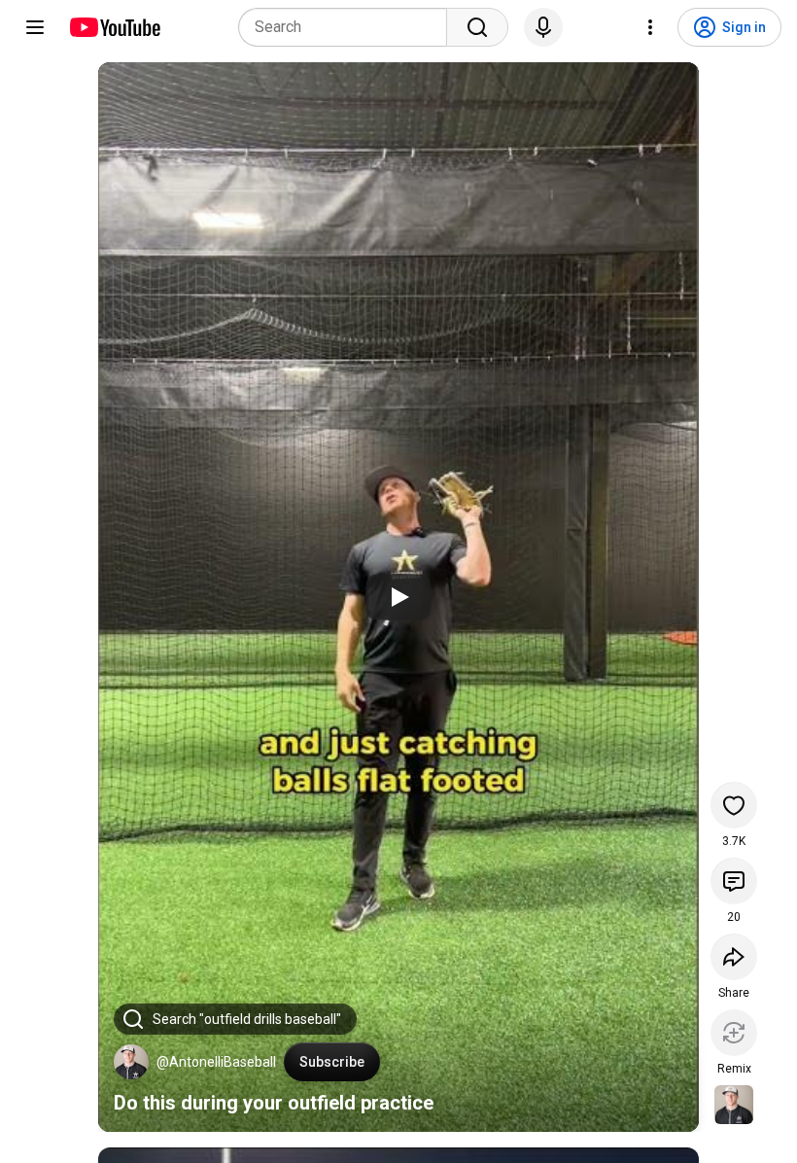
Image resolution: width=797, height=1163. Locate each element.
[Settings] (650, 27)
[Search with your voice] (543, 27)
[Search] (477, 27)
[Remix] (733, 1032)
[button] (131, 1061)
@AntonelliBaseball (216, 1062)
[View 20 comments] (733, 881)
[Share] (733, 957)
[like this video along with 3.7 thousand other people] (733, 805)
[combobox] (348, 27)
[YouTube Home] (114, 27)
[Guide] (35, 27)
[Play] (398, 597)
